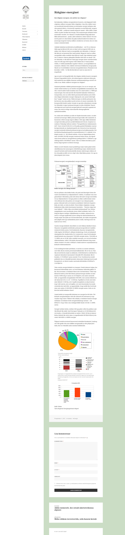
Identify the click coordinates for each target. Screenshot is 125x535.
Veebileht (57, 476)
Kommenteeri (58, 441)
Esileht (24, 26)
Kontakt (24, 28)
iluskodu (69, 418)
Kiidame (24, 47)
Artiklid (24, 44)
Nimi (56, 463)
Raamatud (24, 42)
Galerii (24, 50)
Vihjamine (24, 39)
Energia (76, 418)
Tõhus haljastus (26, 36)
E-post (56, 469)
